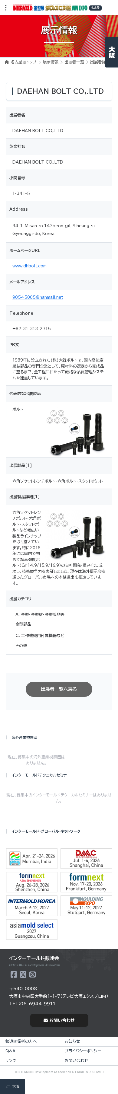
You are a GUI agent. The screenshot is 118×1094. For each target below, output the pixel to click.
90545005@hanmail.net (37, 297)
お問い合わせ (62, 1020)
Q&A (10, 1051)
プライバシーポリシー (83, 1051)
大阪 (15, 1086)
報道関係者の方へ (21, 1041)
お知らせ (72, 1041)
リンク (10, 1061)
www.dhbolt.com (29, 266)
